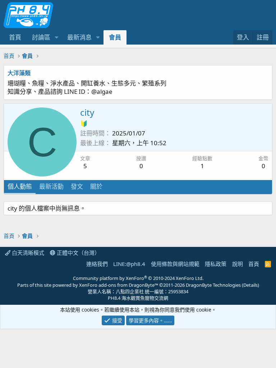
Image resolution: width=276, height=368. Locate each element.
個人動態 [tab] (20, 186)
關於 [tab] (96, 186)
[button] (56, 37)
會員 (115, 37)
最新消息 (79, 37)
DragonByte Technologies (213, 285)
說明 (237, 263)
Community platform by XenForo (138, 278)
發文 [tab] (77, 186)
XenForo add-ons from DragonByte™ (118, 285)
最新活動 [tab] (51, 186)
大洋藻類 (19, 73)
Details (250, 285)
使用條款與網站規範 (175, 263)
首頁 (15, 37)
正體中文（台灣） (77, 252)
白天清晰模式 (27, 252)
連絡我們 (97, 263)
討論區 (41, 37)
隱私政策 (215, 263)
